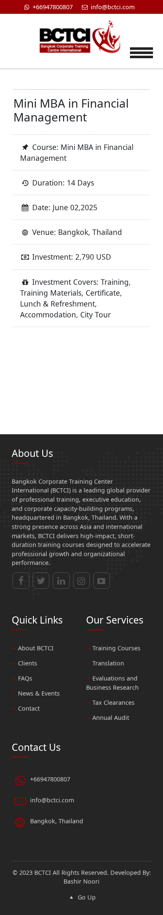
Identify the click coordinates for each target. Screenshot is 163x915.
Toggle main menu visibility (141, 51)
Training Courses (116, 648)
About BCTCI (35, 648)
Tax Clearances (113, 702)
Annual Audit (110, 718)
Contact (29, 708)
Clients (27, 663)
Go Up (85, 897)
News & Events (39, 693)
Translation (108, 663)
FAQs (25, 678)
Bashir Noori (81, 881)
